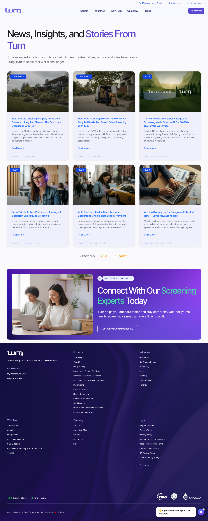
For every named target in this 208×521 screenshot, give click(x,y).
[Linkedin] (141, 470)
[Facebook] (146, 470)
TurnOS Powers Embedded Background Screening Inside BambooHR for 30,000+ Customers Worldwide (166, 122)
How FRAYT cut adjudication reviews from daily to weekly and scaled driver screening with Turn (102, 122)
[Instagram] (151, 470)
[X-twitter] (156, 470)
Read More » (18, 148)
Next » (124, 256)
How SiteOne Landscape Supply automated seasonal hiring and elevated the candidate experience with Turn (36, 122)
